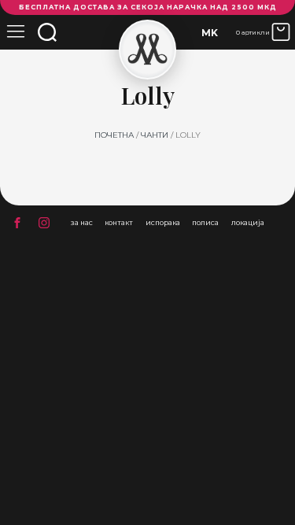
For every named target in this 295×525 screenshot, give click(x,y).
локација (247, 223)
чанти (154, 135)
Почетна (114, 135)
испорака (163, 223)
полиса (205, 223)
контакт (119, 223)
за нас (82, 223)
